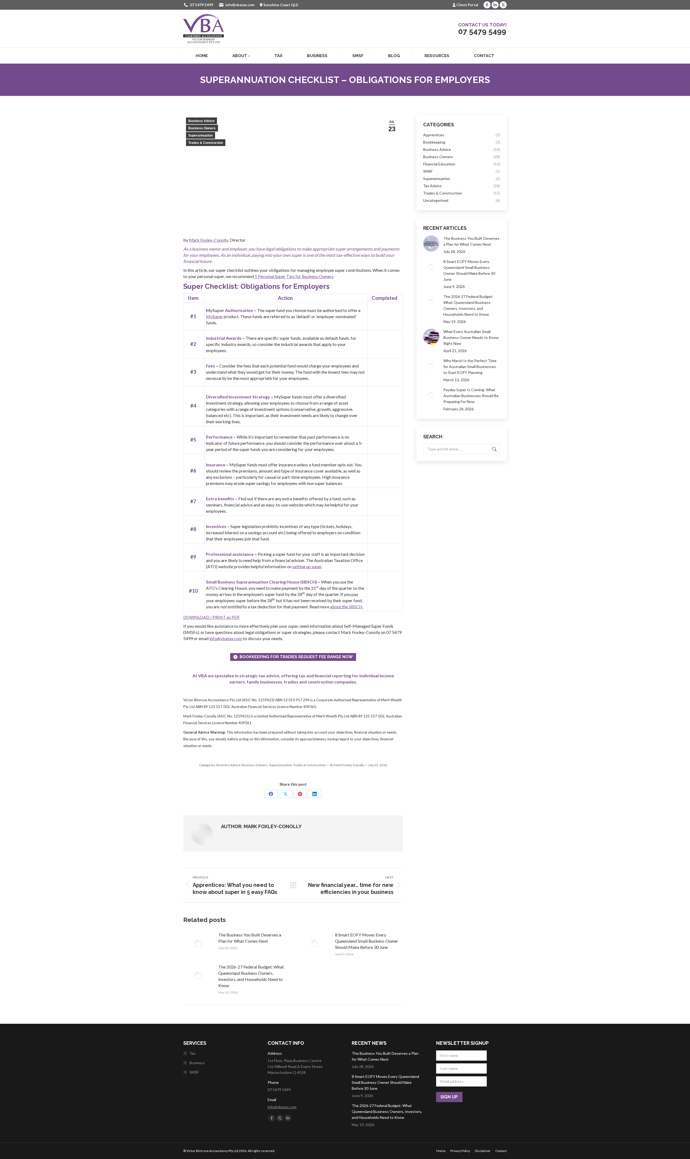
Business (197, 1062)
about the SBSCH (346, 606)
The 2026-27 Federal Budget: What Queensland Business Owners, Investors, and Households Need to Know (251, 976)
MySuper (214, 316)
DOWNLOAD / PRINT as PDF (211, 617)
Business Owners (202, 128)
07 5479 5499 (201, 5)
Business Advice (201, 121)
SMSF (194, 1072)
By (347, 765)
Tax (192, 1053)
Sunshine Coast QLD (280, 5)
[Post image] (198, 944)
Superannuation (200, 135)
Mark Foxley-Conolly (208, 239)
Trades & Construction (205, 143)
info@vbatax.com (239, 5)
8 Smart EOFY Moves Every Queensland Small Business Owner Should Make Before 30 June (366, 941)
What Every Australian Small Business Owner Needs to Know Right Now (471, 337)
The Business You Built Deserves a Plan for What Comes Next (249, 937)
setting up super (307, 566)
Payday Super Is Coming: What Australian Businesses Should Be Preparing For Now (471, 395)
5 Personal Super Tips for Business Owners (294, 276)
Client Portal (467, 5)
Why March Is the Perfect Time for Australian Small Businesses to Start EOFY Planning (469, 366)
